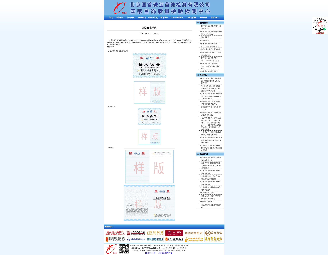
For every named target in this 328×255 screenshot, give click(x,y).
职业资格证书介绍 (207, 201)
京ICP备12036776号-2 (164, 253)
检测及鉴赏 (153, 18)
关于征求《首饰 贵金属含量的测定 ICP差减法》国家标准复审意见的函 (211, 140)
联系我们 (214, 18)
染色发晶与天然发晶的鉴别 (210, 49)
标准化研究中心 (177, 18)
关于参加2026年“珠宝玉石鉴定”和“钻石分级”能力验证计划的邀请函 (211, 147)
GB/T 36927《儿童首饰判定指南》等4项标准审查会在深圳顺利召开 (211, 80)
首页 (111, 18)
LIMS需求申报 (150, 253)
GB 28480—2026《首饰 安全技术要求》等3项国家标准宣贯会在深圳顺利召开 (211, 88)
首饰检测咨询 (206, 37)
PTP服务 (203, 18)
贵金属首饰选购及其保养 (209, 71)
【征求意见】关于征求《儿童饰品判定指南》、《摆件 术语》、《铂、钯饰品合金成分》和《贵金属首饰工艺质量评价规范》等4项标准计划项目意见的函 (211, 123)
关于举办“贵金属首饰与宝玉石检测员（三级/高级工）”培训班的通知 (211, 165)
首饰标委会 (191, 18)
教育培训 (164, 18)
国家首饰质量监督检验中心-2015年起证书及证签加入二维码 (211, 66)
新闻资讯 (131, 18)
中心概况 (120, 18)
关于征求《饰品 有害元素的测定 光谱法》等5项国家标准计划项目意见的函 (211, 96)
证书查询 (142, 18)
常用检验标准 (206, 40)
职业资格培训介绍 (207, 193)
